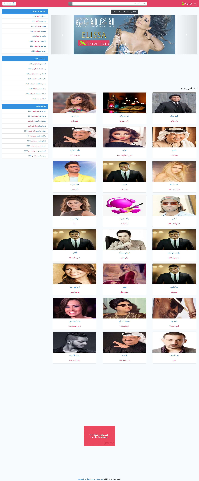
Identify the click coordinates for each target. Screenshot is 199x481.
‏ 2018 (26, 131)
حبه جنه (43, 146)
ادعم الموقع (99, 479)
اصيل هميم (34, 79)
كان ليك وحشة (41, 74)
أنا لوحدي (43, 41)
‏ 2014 (30, 116)
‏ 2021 (33, 21)
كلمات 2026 (126, 12)
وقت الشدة (42, 69)
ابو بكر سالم (31, 121)
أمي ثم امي (42, 111)
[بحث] (70, 3)
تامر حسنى (35, 111)
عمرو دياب (38, 26)
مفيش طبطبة (42, 84)
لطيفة (37, 51)
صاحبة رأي (42, 36)
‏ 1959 (31, 89)
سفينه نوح (43, 31)
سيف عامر (35, 116)
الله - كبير (43, 64)
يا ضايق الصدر (41, 141)
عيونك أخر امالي (41, 131)
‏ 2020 (31, 31)
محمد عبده (32, 136)
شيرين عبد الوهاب (35, 146)
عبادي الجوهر (32, 131)
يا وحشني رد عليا (41, 93)
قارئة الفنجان (42, 126)
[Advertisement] (124, 71)
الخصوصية (81, 479)
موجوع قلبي (42, 116)
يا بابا (44, 98)
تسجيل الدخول (8, 3)
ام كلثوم (34, 156)
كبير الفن (43, 46)
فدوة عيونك (42, 21)
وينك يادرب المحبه (40, 121)
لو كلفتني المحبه (41, 136)
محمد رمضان (33, 84)
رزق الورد (43, 16)
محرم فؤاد (36, 89)
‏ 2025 (31, 64)
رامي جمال (36, 41)
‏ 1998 (27, 136)
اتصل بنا (87, 479)
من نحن (93, 479)
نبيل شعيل (37, 46)
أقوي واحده (42, 51)
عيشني (44, 26)
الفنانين (133, 12)
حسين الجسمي (32, 151)
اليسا (37, 36)
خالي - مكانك (42, 79)
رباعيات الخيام (41, 156)
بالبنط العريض (41, 151)
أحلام (38, 16)
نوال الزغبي (36, 64)
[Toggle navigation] (194, 3)
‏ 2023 (34, 16)
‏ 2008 (30, 111)
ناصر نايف (36, 31)
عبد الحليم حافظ (33, 126)
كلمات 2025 (117, 12)
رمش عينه (42, 89)
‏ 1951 (30, 156)
